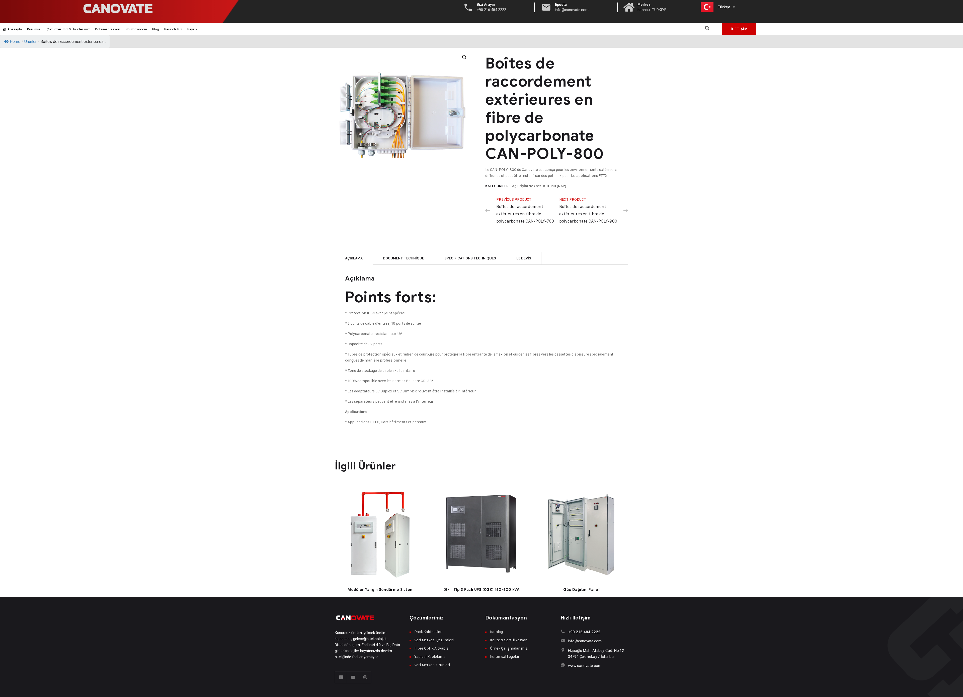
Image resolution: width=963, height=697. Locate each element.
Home (15, 41)
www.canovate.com (585, 665)
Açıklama (354, 258)
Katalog (496, 631)
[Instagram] (365, 677)
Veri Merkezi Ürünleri (432, 664)
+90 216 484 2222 (584, 632)
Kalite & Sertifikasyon (508, 640)
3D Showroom (136, 29)
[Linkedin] (341, 677)
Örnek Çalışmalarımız (509, 648)
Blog (155, 29)
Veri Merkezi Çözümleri (434, 640)
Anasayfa (15, 29)
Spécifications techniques (470, 258)
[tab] (354, 258)
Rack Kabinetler (428, 631)
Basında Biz (173, 29)
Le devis (523, 258)
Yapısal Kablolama (429, 656)
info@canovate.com (585, 641)
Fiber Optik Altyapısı (432, 648)
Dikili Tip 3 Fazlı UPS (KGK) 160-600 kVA (481, 589)
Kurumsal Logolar (504, 656)
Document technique (403, 258)
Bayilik (192, 29)
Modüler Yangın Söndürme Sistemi (381, 589)
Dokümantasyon (107, 29)
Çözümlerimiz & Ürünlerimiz (68, 29)
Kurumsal (34, 29)
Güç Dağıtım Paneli (581, 589)
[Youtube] (353, 677)
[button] (707, 28)
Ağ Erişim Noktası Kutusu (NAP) (539, 186)
